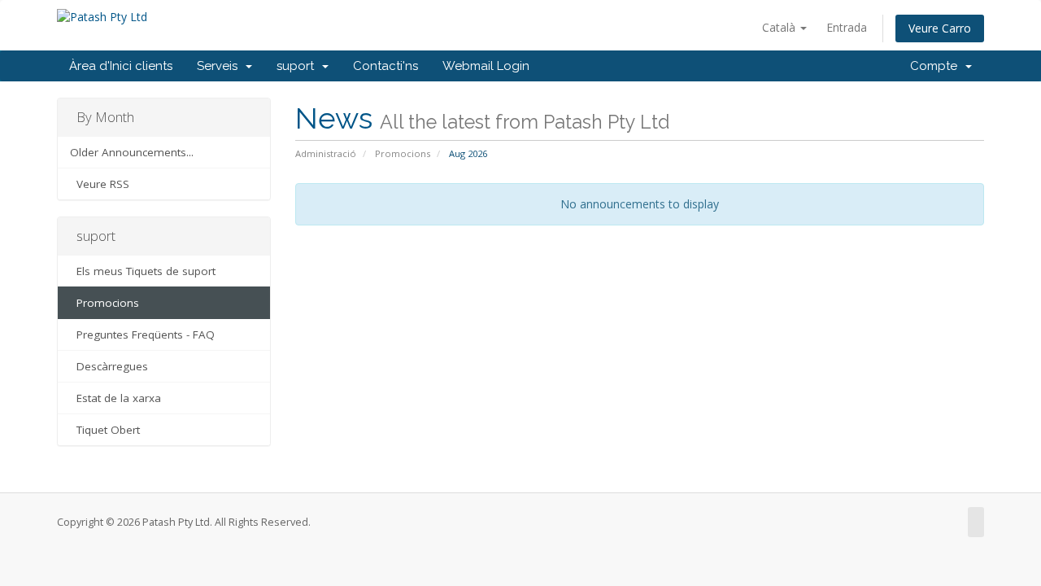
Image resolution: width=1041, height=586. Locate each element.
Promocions (402, 153)
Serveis (220, 66)
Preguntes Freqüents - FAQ (142, 334)
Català (780, 27)
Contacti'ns (385, 66)
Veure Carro (939, 28)
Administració (325, 153)
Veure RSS (99, 184)
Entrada (846, 27)
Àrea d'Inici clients (120, 66)
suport (298, 66)
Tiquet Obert (105, 429)
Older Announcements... (132, 152)
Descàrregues (109, 366)
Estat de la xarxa (115, 398)
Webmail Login (485, 66)
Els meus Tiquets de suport (143, 271)
